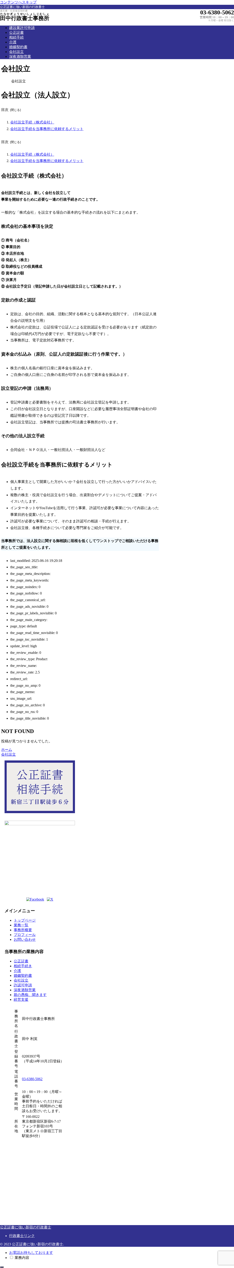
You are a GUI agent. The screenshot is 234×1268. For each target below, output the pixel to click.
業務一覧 (21, 925)
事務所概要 (23, 930)
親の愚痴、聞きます (30, 995)
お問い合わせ (25, 939)
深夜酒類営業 (25, 990)
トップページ (25, 920)
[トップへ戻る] (2, 1267)
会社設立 (21, 980)
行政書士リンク (22, 1236)
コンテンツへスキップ (18, 2)
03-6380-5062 (32, 1079)
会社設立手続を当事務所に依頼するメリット (46, 129)
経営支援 (21, 999)
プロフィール (25, 935)
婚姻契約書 (23, 975)
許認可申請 (23, 985)
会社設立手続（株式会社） (32, 122)
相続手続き (23, 966)
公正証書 (21, 961)
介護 (17, 971)
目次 (4, 110)
